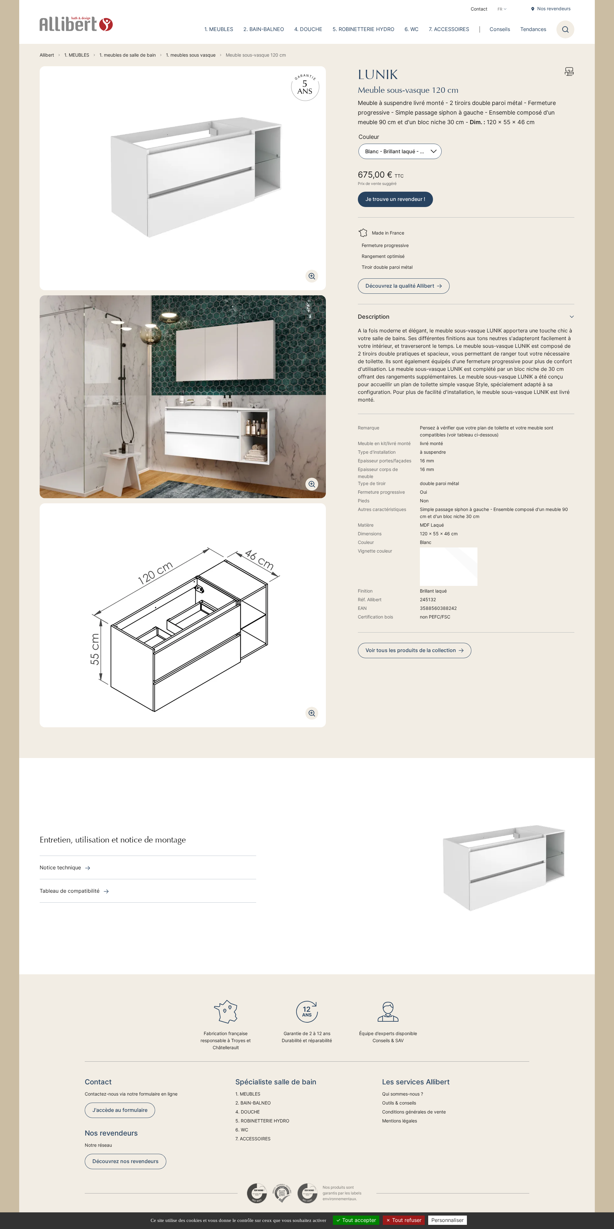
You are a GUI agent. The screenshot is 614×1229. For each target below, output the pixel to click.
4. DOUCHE (308, 29)
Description (374, 316)
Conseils (500, 29)
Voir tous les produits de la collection (411, 650)
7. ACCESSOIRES (449, 29)
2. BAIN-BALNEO (263, 29)
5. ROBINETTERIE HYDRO (363, 29)
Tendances (533, 29)
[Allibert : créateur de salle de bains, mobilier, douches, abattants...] (76, 24)
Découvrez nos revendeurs (125, 1161)
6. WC (412, 29)
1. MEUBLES (218, 29)
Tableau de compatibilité (70, 891)
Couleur (368, 136)
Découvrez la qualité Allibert (400, 286)
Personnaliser (447, 1220)
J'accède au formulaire (119, 1110)
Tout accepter (358, 1220)
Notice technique (61, 867)
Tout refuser (405, 1220)
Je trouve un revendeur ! (395, 199)
